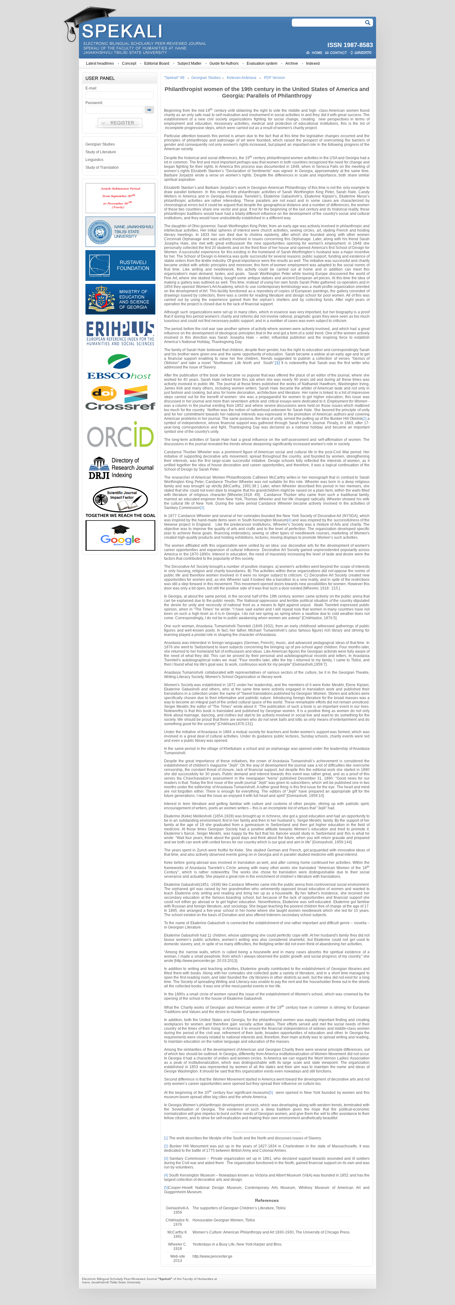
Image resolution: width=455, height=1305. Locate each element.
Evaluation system (262, 63)
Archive (291, 63)
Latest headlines (100, 63)
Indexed (313, 63)
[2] (364, 418)
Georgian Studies (100, 144)
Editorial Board (156, 63)
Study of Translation (102, 167)
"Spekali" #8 (174, 78)
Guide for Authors (224, 63)
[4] (289, 520)
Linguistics (94, 160)
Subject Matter (189, 63)
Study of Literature (100, 152)
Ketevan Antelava (241, 78)
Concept (129, 63)
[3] (202, 508)
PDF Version (274, 78)
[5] (271, 1092)
